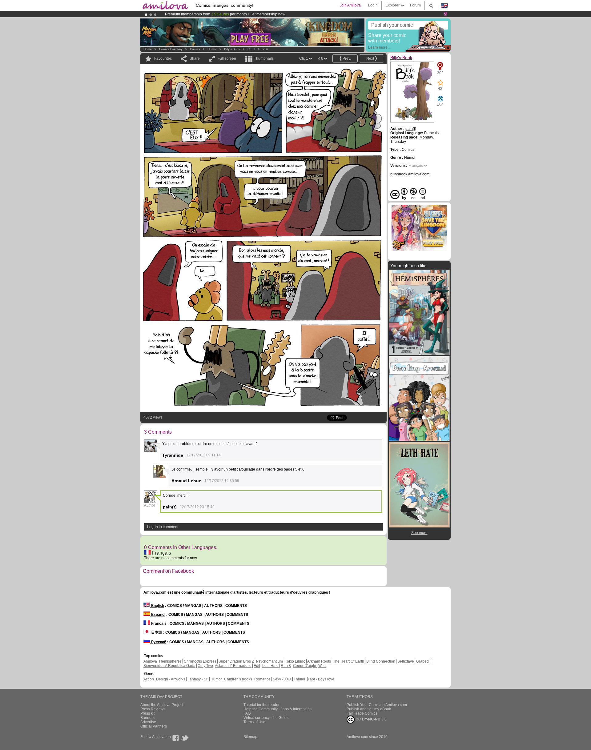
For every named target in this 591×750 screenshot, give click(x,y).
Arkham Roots (319, 661)
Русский (158, 642)
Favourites (163, 58)
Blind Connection (380, 661)
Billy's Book (232, 49)
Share (195, 58)
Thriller (300, 679)
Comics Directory (171, 49)
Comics (195, 49)
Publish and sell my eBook (369, 709)
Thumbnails (264, 58)
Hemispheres (170, 661)
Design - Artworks (170, 679)
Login (373, 5)
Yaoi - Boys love (321, 679)
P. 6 (265, 49)
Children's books (238, 679)
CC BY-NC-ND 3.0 (371, 719)
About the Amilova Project (161, 705)
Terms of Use (254, 722)
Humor (212, 49)
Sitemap (250, 737)
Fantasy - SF (197, 679)
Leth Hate (270, 666)
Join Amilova (350, 5)
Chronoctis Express (200, 661)
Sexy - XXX (282, 679)
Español (157, 614)
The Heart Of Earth (348, 661)
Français (161, 552)
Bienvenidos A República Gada (169, 666)
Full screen (227, 58)
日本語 (156, 632)
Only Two (205, 666)
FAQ (247, 713)
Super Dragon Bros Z (236, 661)
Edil (257, 666)
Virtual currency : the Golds (265, 718)
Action (148, 679)
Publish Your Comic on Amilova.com (377, 705)
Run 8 (286, 666)
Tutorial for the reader (261, 705)
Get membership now (267, 14)
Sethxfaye (405, 661)
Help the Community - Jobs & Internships (277, 709)
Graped (422, 661)
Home (147, 49)
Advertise (148, 722)
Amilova (150, 661)
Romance (262, 679)
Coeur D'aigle (305, 666)
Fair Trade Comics (362, 713)
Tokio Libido (295, 661)
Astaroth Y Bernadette (233, 666)
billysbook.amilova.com (409, 174)
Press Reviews (152, 709)
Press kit (147, 713)
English (157, 606)
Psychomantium (269, 661)
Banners (147, 718)
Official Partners (153, 726)
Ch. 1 (251, 49)
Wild (322, 666)
